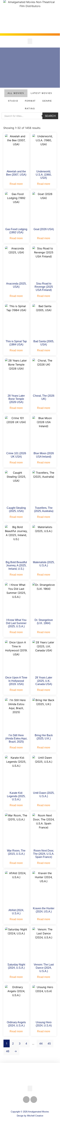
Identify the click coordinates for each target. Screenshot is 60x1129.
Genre (47, 101)
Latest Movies (41, 93)
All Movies (16, 93)
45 (49, 1043)
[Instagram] (33, 1099)
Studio (13, 101)
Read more (16, 183)
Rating (30, 108)
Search (50, 115)
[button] (30, 41)
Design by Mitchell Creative (30, 1115)
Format (30, 101)
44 (41, 1043)
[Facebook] (26, 1099)
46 (7, 1051)
